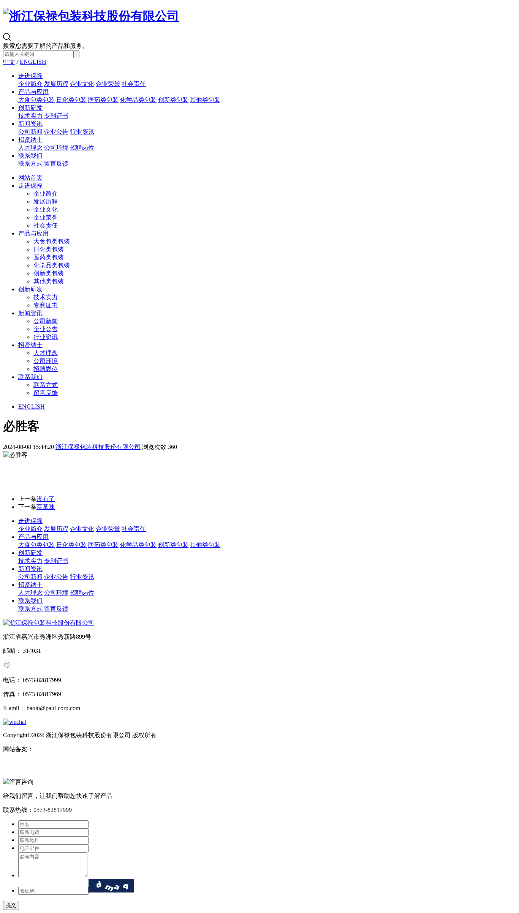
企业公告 (56, 131)
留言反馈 (56, 163)
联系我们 (30, 155)
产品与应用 (33, 91)
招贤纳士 (30, 139)
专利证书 (56, 115)
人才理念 (30, 147)
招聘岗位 (82, 147)
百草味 (45, 507)
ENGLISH (33, 61)
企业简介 (30, 84)
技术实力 (30, 115)
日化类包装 (71, 99)
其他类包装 (205, 99)
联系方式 (30, 163)
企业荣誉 (108, 84)
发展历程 (56, 84)
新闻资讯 (30, 123)
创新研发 (30, 107)
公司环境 (56, 147)
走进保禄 (30, 76)
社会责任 (134, 84)
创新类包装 (173, 99)
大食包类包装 (36, 99)
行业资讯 (82, 131)
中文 (9, 61)
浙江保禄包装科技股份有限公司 (98, 447)
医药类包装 (103, 99)
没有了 (45, 499)
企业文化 (82, 84)
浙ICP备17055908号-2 (61, 749)
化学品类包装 (138, 99)
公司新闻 (30, 131)
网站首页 (30, 177)
